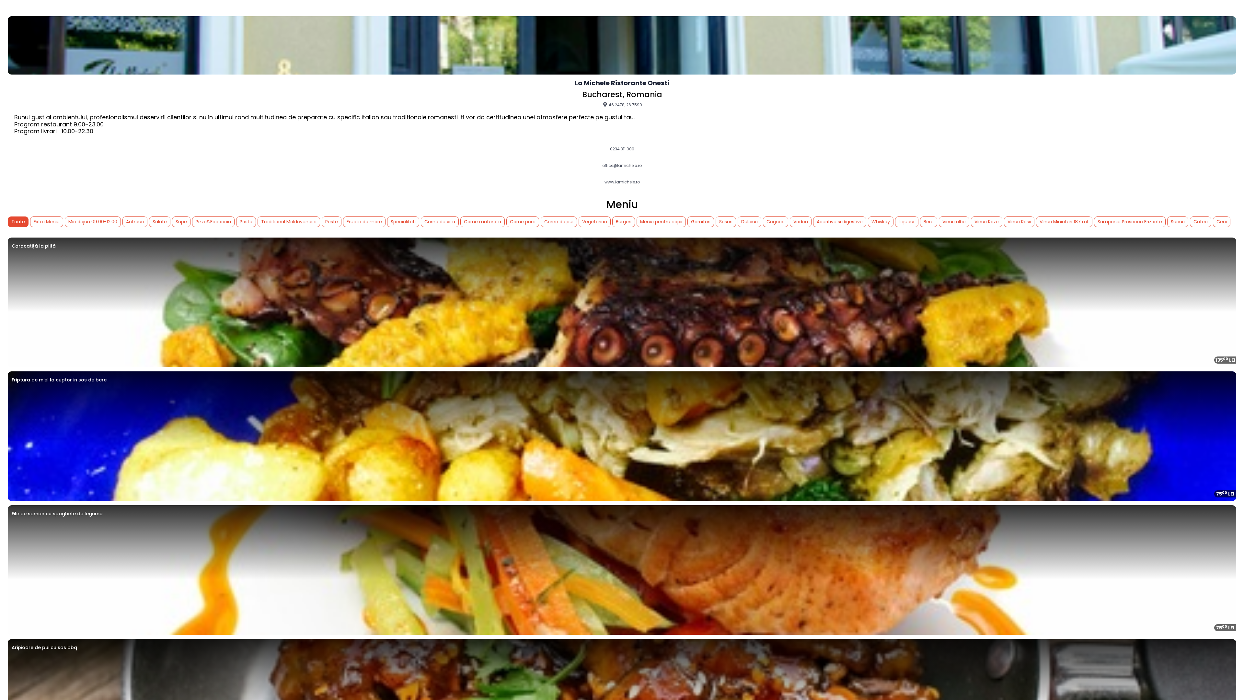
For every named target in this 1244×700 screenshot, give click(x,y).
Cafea (1200, 221)
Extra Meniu (47, 221)
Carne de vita (439, 221)
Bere (929, 221)
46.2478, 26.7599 (625, 104)
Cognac (775, 221)
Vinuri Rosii (1019, 221)
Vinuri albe (954, 221)
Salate (160, 221)
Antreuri (135, 221)
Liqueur (907, 221)
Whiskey (880, 221)
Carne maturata (482, 221)
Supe (181, 221)
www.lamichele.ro (622, 182)
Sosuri (725, 221)
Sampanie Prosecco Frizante (1130, 221)
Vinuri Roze (986, 221)
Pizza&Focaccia (213, 221)
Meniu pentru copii (661, 221)
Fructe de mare (364, 221)
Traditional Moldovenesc (289, 221)
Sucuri (1178, 221)
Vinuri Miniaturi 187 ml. (1064, 221)
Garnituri (700, 221)
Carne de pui (558, 221)
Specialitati (403, 221)
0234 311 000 (622, 149)
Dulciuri (749, 221)
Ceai (1221, 221)
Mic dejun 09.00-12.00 (92, 221)
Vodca (800, 221)
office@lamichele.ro (622, 165)
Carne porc (523, 221)
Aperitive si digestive (840, 221)
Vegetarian (594, 221)
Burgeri (623, 221)
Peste (331, 221)
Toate (18, 221)
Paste (246, 221)
